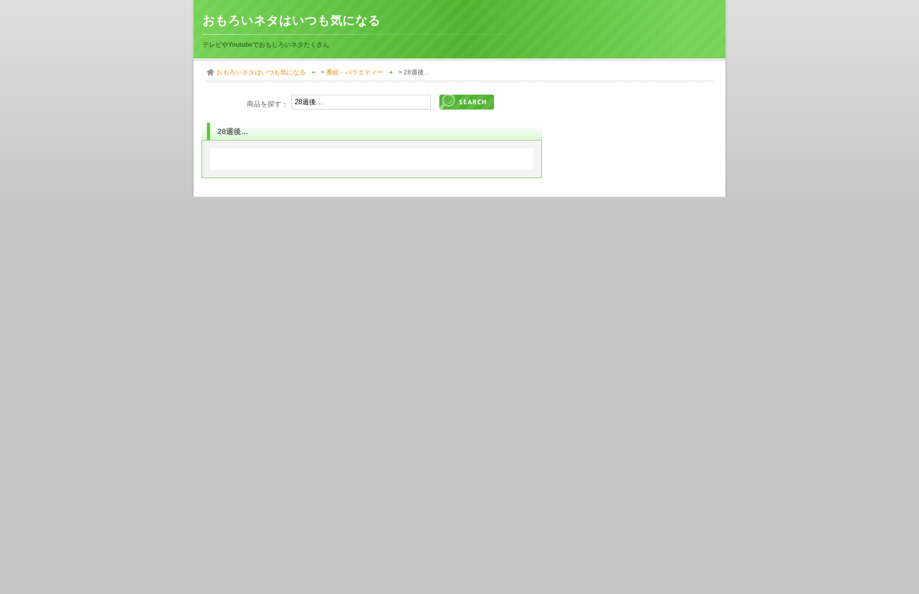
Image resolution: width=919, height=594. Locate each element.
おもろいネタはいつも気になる (292, 20)
